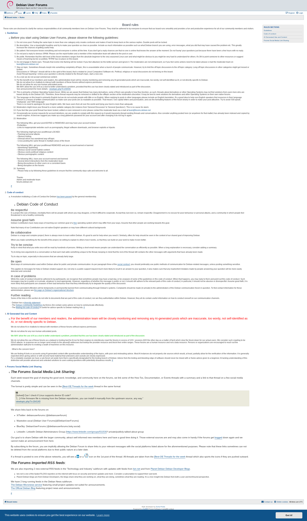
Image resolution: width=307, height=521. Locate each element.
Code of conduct (270, 34)
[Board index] (10, 5)
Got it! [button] (289, 515)
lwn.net (136, 468)
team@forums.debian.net (28, 64)
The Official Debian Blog (23, 488)
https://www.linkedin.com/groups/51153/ (86, 431)
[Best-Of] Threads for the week (78, 386)
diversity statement (32, 303)
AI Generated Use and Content (275, 37)
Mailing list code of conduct (27, 307)
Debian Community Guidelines (29, 305)
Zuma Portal (160, 507)
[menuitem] (8, 13)
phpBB (145, 509)
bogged (218, 437)
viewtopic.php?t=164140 (28, 401)
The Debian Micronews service (26, 484)
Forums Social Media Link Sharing (276, 40)
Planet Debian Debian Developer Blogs (170, 468)
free (75, 223)
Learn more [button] (103, 515)
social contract (123, 264)
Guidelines (268, 30)
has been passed (64, 196)
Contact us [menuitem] (268, 502)
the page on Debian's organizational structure (54, 290)
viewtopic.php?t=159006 (60, 89)
